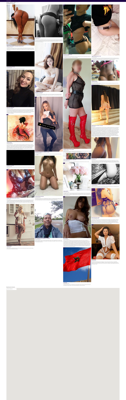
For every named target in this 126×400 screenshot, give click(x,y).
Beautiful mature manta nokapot (68, 149)
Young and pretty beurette (39, 196)
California (15, 2)
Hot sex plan (94, 259)
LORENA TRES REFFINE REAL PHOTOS (13, 198)
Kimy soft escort (38, 37)
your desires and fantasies (67, 54)
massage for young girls (39, 92)
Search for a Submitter (10, 107)
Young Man (65, 282)
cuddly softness (9, 142)
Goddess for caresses (10, 165)
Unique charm (65, 191)
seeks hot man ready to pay (96, 56)
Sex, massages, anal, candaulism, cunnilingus (42, 238)
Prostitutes (7, 2)
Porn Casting (65, 238)
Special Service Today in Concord (97, 125)
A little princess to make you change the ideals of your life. (101, 184)
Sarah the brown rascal (95, 217)
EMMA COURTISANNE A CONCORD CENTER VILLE (15, 46)
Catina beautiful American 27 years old (69, 159)
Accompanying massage (11, 66)
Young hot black (94, 81)
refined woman (9, 246)
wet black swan (94, 158)
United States (11, 2)
